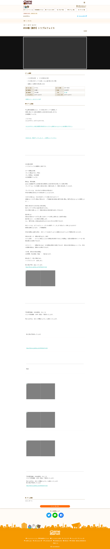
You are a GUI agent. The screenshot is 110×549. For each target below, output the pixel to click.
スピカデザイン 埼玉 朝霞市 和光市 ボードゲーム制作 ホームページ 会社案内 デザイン (49, 126)
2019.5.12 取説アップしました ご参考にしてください (41, 138)
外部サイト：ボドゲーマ (32, 99)
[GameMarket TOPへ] (55, 532)
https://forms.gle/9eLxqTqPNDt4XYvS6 (36, 267)
